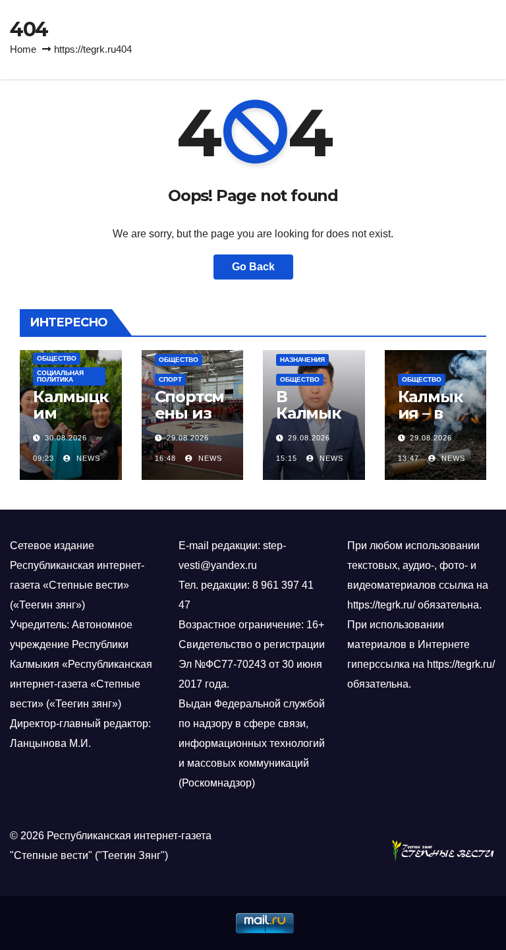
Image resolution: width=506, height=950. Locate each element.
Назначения (302, 359)
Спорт (170, 379)
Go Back (253, 266)
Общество (56, 358)
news (87, 458)
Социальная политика (60, 376)
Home (23, 49)
